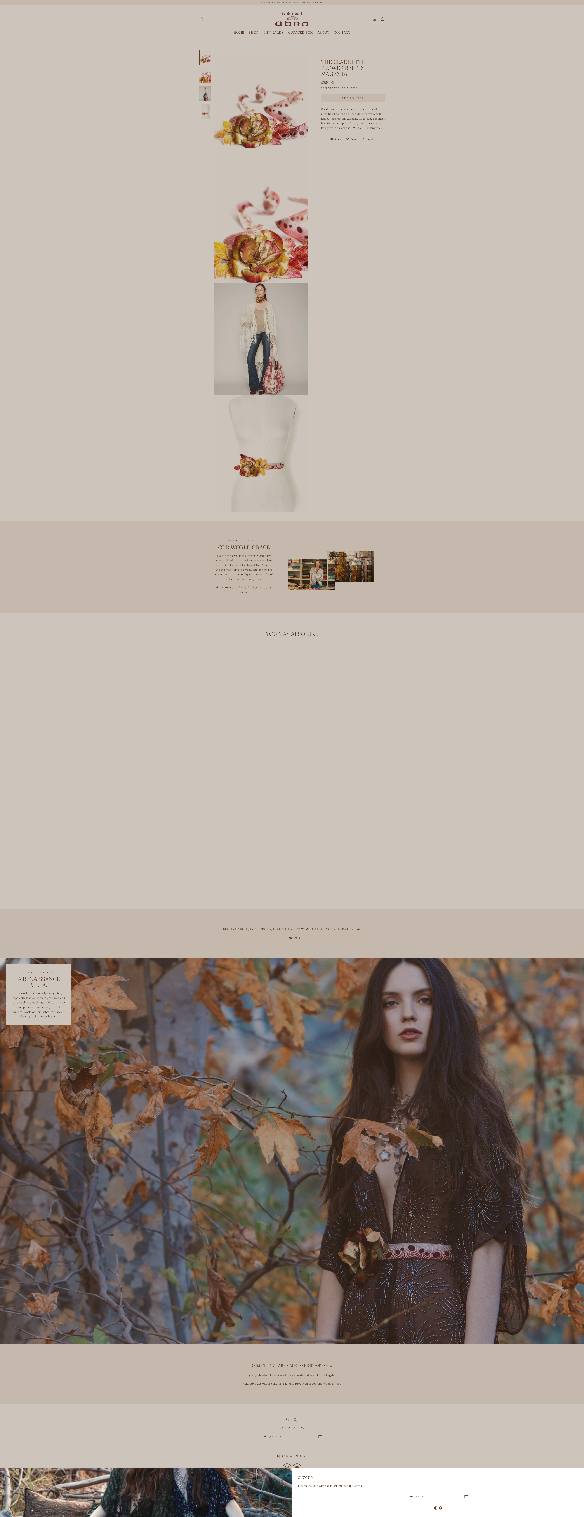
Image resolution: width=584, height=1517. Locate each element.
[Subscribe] (466, 1496)
